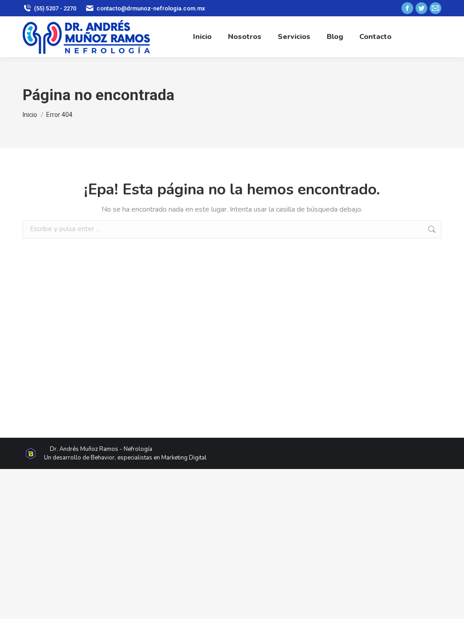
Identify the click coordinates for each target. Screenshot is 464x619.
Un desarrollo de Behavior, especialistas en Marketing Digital (125, 458)
